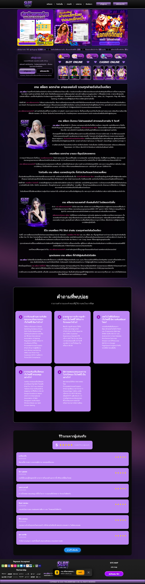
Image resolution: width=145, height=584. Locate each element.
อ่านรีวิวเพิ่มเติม (72, 550)
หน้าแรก (49, 4)
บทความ (79, 4)
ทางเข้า (69, 4)
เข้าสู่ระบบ (27, 71)
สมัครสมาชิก (44, 71)
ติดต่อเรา (89, 4)
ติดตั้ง (80, 572)
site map (114, 567)
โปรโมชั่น (59, 4)
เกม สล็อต (23, 91)
